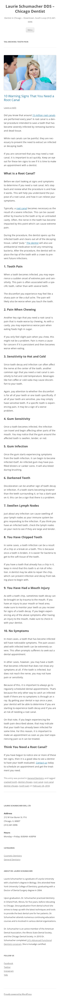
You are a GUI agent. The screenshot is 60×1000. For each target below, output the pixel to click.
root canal (21, 208)
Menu (30, 30)
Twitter (7, 967)
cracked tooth (10, 782)
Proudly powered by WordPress (18, 994)
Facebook (8, 963)
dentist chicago (25, 782)
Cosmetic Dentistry (13, 855)
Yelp (6, 974)
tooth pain (24, 785)
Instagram (9, 971)
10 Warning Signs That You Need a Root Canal (29, 98)
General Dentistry (35, 778)
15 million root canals (43, 115)
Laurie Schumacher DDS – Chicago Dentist (30, 9)
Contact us (41, 762)
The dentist (32, 242)
